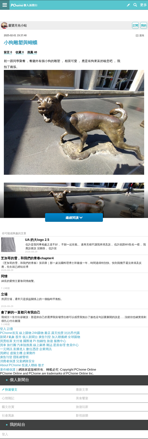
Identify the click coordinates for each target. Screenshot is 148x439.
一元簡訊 (6, 349)
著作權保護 (7, 369)
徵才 (41, 365)
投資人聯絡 (29, 365)
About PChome (10, 365)
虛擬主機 (16, 353)
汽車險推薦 (24, 345)
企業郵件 (29, 353)
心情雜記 (8, 398)
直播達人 (19, 349)
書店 (47, 333)
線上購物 (25, 333)
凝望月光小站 (17, 25)
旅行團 (11, 345)
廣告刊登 (45, 337)
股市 (18, 337)
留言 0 (8, 52)
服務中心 (60, 341)
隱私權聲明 (21, 357)
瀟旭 (141, 35)
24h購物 (38, 333)
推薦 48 (32, 52)
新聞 (3, 337)
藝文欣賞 (8, 406)
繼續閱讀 (72, 217)
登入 (3, 328)
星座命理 (59, 345)
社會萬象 (8, 415)
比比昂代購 (72, 333)
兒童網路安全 (25, 361)
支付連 (17, 341)
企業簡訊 (45, 349)
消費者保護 (7, 361)
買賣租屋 (6, 341)
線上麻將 (39, 345)
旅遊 (50, 341)
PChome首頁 (9, 333)
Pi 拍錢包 (39, 341)
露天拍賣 (57, 333)
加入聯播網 (59, 337)
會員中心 (72, 345)
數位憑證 (32, 349)
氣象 (11, 337)
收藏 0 (20, 52)
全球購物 (74, 337)
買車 (3, 345)
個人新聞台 (30, 337)
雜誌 (49, 345)
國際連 (27, 341)
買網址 (4, 353)
